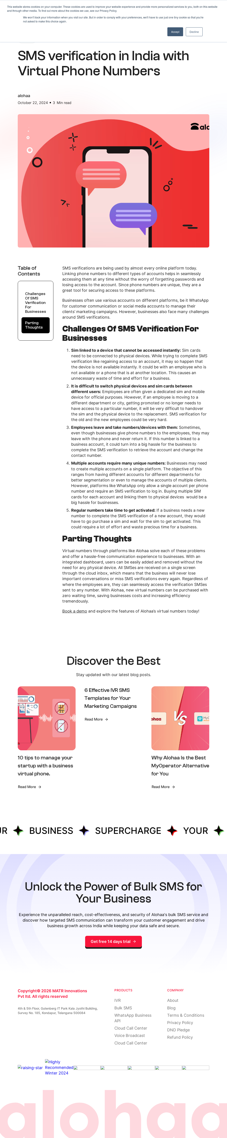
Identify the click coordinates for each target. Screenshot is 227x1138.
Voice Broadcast (129, 1035)
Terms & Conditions (185, 1015)
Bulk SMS (123, 1008)
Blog (171, 1008)
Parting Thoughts (34, 325)
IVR (117, 1000)
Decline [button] (194, 32)
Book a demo (74, 611)
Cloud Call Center (130, 1028)
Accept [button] (175, 32)
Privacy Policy (180, 1022)
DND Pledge (178, 1030)
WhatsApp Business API (132, 1018)
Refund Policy (180, 1037)
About (172, 1000)
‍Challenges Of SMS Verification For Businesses (35, 302)
